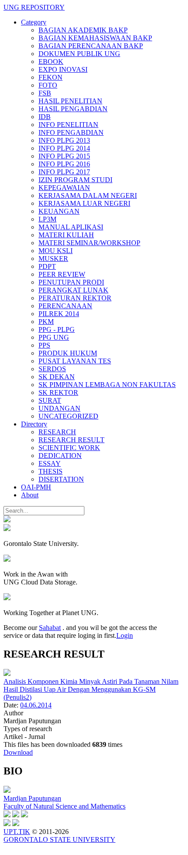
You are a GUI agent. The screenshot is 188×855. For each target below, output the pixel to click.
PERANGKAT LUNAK (73, 290)
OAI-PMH (36, 487)
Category (33, 22)
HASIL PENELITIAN (70, 101)
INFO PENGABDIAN (71, 132)
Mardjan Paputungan (32, 798)
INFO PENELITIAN (68, 124)
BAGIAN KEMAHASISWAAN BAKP (95, 38)
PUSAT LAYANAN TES (74, 361)
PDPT (47, 266)
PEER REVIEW (61, 274)
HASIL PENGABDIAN (73, 109)
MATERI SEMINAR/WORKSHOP (89, 242)
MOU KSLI (55, 250)
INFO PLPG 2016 (64, 164)
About (29, 495)
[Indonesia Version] (6, 520)
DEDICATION (60, 455)
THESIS (50, 471)
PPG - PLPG (56, 329)
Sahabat (50, 627)
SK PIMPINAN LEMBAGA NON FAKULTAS (107, 384)
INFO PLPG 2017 (64, 172)
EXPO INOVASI (62, 69)
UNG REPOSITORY (34, 7)
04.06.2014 (36, 705)
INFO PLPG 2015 (64, 156)
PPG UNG (53, 337)
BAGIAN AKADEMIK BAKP (83, 30)
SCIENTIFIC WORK (69, 447)
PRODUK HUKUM (67, 353)
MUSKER (53, 258)
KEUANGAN (59, 211)
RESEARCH (57, 432)
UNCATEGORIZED (68, 416)
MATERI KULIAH (66, 235)
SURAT (49, 400)
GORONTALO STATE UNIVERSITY (59, 839)
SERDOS (52, 369)
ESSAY (49, 463)
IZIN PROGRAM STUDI (75, 179)
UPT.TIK (16, 831)
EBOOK (50, 61)
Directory (34, 424)
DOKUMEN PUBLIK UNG (79, 53)
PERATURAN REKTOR (74, 298)
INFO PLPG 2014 (64, 148)
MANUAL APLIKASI (70, 227)
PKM (46, 321)
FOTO (47, 85)
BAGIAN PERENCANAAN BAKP (90, 45)
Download (18, 752)
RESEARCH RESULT (71, 439)
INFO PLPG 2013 (64, 140)
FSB (44, 93)
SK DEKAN (56, 376)
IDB (44, 116)
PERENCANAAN (65, 306)
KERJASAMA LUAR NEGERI (84, 203)
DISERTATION (61, 479)
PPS (44, 345)
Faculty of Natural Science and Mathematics (64, 806)
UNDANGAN (59, 408)
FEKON (50, 77)
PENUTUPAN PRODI (71, 282)
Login (124, 635)
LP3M (47, 219)
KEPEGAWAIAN (64, 187)
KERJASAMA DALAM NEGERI (87, 195)
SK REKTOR (58, 392)
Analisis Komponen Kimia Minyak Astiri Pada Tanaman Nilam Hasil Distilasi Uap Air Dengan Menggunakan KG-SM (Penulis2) (90, 689)
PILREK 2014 (58, 313)
